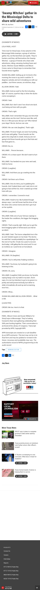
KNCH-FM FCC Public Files (11, 574)
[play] (3, 588)
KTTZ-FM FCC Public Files (11, 567)
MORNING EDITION (13, 349)
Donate (34, 3)
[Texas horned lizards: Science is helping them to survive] (8, 473)
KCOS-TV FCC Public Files (11, 578)
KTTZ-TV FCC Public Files (11, 571)
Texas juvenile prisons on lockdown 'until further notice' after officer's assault (26, 445)
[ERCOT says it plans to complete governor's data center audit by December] (8, 434)
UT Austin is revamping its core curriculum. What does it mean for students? (25, 457)
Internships (7, 559)
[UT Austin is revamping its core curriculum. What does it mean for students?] (8, 458)
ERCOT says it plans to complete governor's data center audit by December (25, 433)
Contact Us (7, 551)
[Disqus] (20, 515)
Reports (6, 563)
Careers (6, 555)
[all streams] (37, 587)
